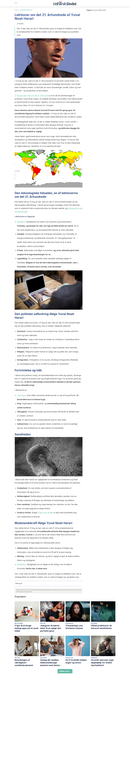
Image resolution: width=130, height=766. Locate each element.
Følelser (43, 658)
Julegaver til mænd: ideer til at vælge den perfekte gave (50, 628)
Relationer (19, 623)
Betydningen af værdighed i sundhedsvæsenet (24, 663)
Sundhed (94, 658)
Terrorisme (21, 395)
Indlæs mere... (65, 671)
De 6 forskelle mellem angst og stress (76, 661)
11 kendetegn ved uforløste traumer (74, 626)
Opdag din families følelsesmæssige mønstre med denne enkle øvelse (50, 663)
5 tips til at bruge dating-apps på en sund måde (26, 628)
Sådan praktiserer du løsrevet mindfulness (101, 626)
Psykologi (69, 623)
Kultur (17, 10)
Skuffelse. (21, 222)
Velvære (94, 623)
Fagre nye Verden (45, 513)
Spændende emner (26, 10)
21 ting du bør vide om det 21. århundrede (32, 95)
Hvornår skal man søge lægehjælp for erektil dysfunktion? (102, 663)
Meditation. (22, 564)
